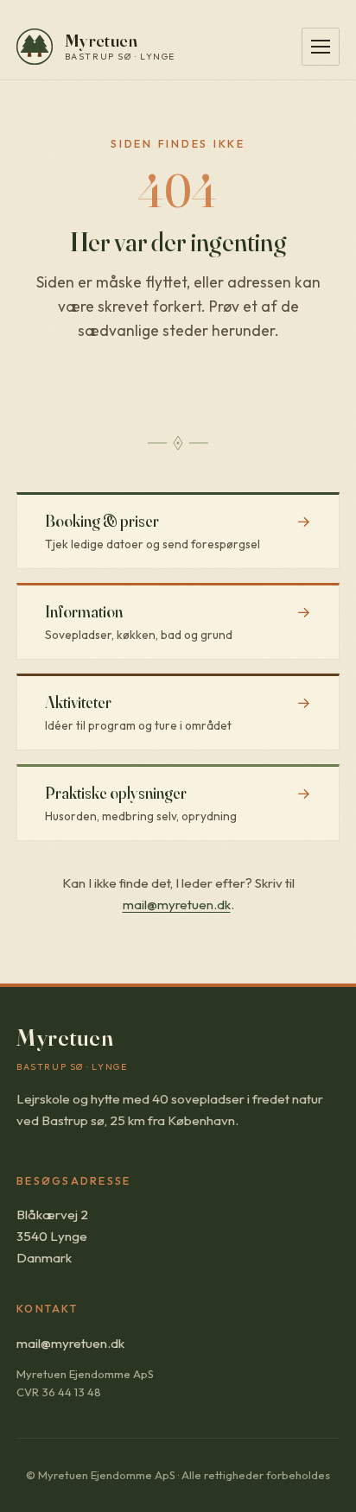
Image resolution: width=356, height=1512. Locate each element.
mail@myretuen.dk (177, 904)
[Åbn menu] (321, 47)
